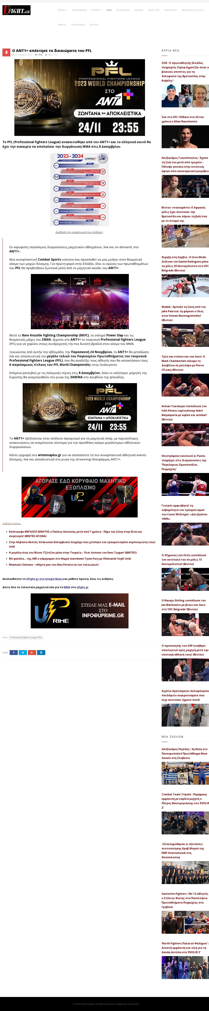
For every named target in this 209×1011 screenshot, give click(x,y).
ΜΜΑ (67, 587)
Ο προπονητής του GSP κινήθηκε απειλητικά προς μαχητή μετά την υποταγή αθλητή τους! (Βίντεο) (185, 650)
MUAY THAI (154, 10)
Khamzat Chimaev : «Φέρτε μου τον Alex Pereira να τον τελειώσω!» (54, 564)
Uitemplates (133, 1004)
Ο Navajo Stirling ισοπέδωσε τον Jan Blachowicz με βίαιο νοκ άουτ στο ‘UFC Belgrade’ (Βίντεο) (184, 605)
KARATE (62, 24)
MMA (109, 10)
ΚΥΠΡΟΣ (94, 24)
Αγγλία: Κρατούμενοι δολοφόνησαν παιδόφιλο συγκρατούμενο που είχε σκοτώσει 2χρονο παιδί (185, 695)
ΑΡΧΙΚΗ (61, 10)
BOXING (139, 10)
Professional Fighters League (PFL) (26, 637)
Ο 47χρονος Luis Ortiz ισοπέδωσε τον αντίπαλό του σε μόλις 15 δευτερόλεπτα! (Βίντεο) (184, 559)
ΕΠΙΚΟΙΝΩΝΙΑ (79, 10)
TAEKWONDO (78, 24)
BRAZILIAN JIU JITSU (192, 10)
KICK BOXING (123, 10)
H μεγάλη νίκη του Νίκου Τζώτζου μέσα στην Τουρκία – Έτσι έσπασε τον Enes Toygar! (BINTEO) (73, 552)
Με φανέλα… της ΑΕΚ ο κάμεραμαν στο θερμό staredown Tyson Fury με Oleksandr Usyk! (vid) (70, 558)
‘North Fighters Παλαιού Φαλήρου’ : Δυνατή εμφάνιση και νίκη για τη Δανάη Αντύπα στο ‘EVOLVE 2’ (185, 948)
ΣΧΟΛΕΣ (96, 10)
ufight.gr (82, 587)
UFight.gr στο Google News (44, 579)
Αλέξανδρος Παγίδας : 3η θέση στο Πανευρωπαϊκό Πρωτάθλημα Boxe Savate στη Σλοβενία (185, 753)
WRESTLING (171, 10)
